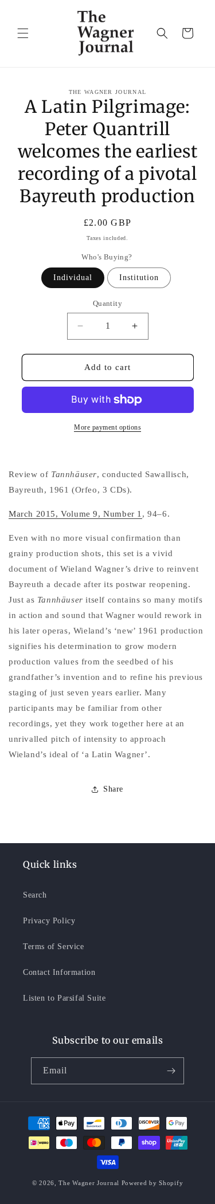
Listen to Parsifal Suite (64, 998)
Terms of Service (53, 946)
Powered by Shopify (152, 1182)
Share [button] (113, 789)
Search (35, 895)
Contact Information (59, 972)
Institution (139, 277)
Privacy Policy (49, 920)
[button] (23, 33)
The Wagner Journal (88, 1182)
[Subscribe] (170, 1070)
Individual (72, 277)
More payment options (107, 427)
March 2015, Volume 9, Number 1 (75, 513)
